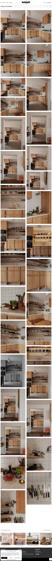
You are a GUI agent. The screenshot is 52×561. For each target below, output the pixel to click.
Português (48, 2)
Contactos (10, 2)
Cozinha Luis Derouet (47, 530)
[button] (20, 551)
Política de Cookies (8, 559)
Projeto (7, 2)
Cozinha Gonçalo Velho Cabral (6, 530)
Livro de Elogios (24, 558)
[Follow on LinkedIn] (45, 2)
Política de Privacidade (13, 559)
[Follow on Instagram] (43, 2)
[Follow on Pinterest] (44, 2)
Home (47, 6)
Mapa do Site (33, 558)
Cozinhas (3, 2)
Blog (35, 558)
